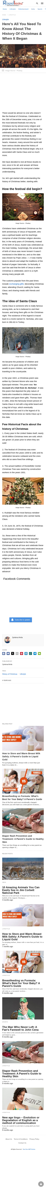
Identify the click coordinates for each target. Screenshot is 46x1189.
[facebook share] (3, 653)
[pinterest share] (21, 653)
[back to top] (41, 1184)
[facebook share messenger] (8, 653)
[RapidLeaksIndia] (12, 3)
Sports (40, 9)
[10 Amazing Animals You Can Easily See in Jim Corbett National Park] (23, 869)
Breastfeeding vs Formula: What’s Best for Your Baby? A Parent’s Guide (21, 983)
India (33, 9)
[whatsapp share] (30, 653)
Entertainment (23, 9)
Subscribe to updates (22, 620)
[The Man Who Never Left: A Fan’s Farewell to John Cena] (23, 1008)
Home (5, 9)
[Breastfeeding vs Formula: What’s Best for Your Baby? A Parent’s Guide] (23, 781)
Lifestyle (13, 9)
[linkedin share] (26, 653)
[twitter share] (12, 653)
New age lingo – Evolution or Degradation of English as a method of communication (20, 1120)
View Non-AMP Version (29, 1149)
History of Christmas (9, 674)
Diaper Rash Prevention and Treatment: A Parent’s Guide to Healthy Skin (23, 839)
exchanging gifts (16, 284)
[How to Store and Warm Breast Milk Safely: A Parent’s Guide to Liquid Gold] (23, 738)
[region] (23, 93)
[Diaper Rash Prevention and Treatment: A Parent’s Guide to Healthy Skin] (23, 820)
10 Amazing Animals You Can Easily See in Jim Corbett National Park (21, 890)
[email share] (17, 653)
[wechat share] (39, 653)
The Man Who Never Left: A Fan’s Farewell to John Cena (20, 1028)
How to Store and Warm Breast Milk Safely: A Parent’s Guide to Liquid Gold (21, 756)
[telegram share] (34, 653)
